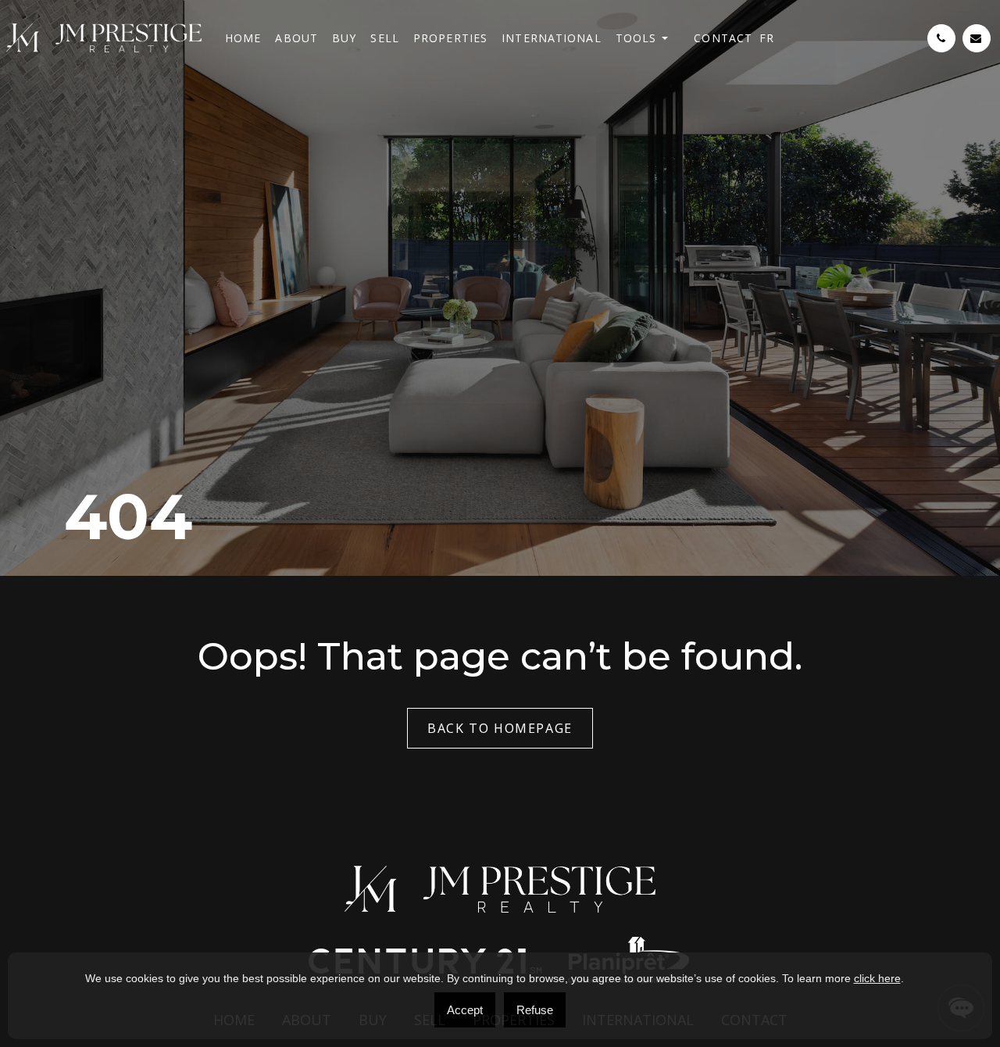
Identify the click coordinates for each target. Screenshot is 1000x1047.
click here (877, 978)
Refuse (534, 1010)
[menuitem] (766, 38)
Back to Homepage (500, 728)
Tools (636, 38)
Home (243, 38)
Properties (450, 38)
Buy (344, 38)
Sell (384, 38)
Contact (723, 38)
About (296, 38)
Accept (465, 1010)
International (552, 38)
